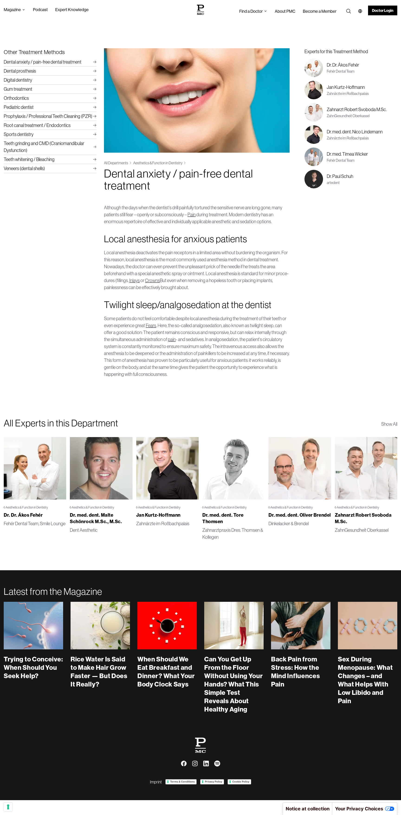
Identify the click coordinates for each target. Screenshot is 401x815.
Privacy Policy (213, 781)
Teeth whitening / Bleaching (29, 159)
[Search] (348, 11)
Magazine (12, 9)
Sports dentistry (18, 134)
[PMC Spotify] (217, 763)
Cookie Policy (240, 781)
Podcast (40, 9)
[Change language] (360, 11)
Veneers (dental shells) (24, 168)
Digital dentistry (18, 80)
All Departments (116, 163)
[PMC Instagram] (195, 763)
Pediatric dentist (19, 107)
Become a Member (319, 11)
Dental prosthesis (20, 71)
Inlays (134, 280)
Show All (389, 424)
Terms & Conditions (182, 781)
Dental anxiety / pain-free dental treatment (42, 62)
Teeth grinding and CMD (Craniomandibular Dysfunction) (44, 146)
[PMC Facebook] (184, 763)
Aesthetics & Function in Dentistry (158, 163)
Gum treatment (18, 89)
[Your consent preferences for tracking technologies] (8, 806)
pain (172, 339)
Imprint (156, 782)
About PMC (285, 11)
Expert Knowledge (72, 9)
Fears (151, 325)
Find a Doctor (251, 11)
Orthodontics (16, 98)
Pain (192, 214)
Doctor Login (382, 10)
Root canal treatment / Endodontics (37, 125)
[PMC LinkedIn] (206, 763)
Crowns (152, 280)
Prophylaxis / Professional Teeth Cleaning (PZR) (48, 116)
